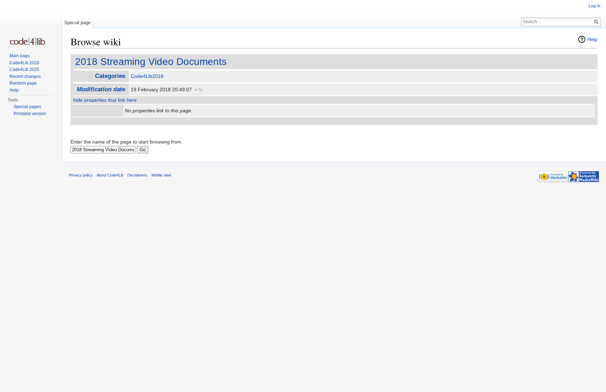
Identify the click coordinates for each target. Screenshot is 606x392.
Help (592, 39)
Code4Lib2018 (147, 76)
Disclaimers (137, 175)
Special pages (27, 106)
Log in (594, 6)
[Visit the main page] (27, 42)
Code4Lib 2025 (24, 69)
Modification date (101, 89)
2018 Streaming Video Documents (151, 61)
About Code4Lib (109, 175)
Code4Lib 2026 (24, 62)
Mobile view (161, 175)
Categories (110, 76)
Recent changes (25, 76)
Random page (23, 83)
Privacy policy (81, 175)
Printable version (30, 113)
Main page (19, 55)
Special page (77, 22)
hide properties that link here (105, 100)
